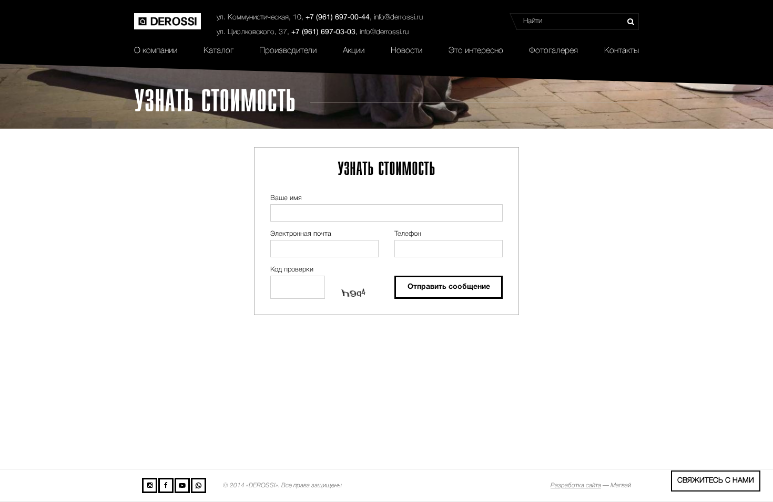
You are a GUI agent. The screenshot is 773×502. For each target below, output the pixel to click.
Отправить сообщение (449, 287)
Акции (353, 51)
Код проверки (291, 270)
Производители (288, 51)
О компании (155, 51)
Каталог (218, 51)
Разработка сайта (576, 485)
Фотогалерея (553, 51)
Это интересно (476, 51)
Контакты (621, 51)
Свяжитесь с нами (715, 480)
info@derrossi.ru (398, 17)
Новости (406, 51)
